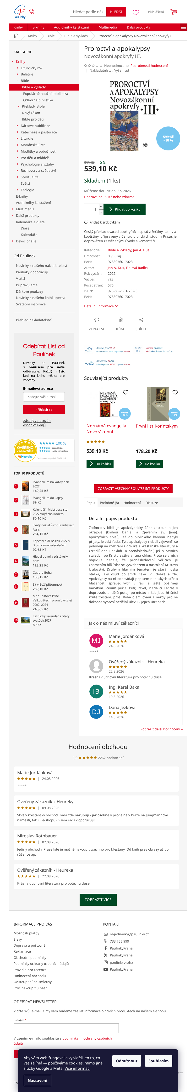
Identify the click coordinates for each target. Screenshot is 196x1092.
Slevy (18, 939)
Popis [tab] (91, 502)
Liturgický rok (31, 68)
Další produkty (27, 215)
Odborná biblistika (38, 100)
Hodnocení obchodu (98, 746)
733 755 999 (119, 941)
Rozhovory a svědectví (38, 170)
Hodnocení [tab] (132, 502)
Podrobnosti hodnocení (149, 65)
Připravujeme (27, 285)
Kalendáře (29, 234)
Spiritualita (29, 177)
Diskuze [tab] (152, 502)
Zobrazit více (98, 899)
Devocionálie (26, 241)
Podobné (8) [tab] (109, 502)
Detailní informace (99, 306)
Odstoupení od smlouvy (33, 981)
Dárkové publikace (35, 125)
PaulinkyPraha (121, 948)
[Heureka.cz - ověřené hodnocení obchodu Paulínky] (44, 450)
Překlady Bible (33, 106)
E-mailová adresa (38, 388)
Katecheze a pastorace (39, 132)
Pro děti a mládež (35, 157)
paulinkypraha (121, 962)
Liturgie (27, 138)
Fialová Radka (137, 267)
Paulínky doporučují (32, 272)
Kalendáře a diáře (30, 222)
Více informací (77, 1068)
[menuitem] (18, 27)
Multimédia (25, 209)
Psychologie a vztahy (37, 164)
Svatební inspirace (31, 304)
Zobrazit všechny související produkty (133, 488)
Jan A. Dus (141, 250)
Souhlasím (158, 1060)
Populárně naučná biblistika (45, 93)
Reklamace (22, 951)
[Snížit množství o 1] (101, 212)
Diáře (25, 228)
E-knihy (22, 196)
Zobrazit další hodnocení (160, 729)
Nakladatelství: (109, 70)
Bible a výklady (34, 87)
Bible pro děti (33, 119)
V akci (20, 278)
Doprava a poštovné (29, 945)
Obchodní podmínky (30, 957)
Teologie (27, 190)
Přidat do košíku (128, 209)
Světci (25, 183)
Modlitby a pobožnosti (38, 151)
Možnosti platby (26, 933)
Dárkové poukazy (29, 291)
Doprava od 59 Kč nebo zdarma (109, 196)
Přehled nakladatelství (34, 320)
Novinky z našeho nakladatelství (41, 265)
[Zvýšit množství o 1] (101, 206)
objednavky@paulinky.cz (129, 934)
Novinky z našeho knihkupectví (40, 297)
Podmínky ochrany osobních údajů (41, 963)
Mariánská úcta (33, 145)
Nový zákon (31, 112)
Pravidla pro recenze (30, 969)
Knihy (20, 61)
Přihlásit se (44, 409)
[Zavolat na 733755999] (36, 12)
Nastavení (37, 1080)
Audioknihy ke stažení (33, 202)
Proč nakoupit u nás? (30, 988)
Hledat (116, 11)
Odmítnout (126, 1060)
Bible (25, 80)
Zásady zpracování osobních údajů (37, 422)
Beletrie (27, 74)
